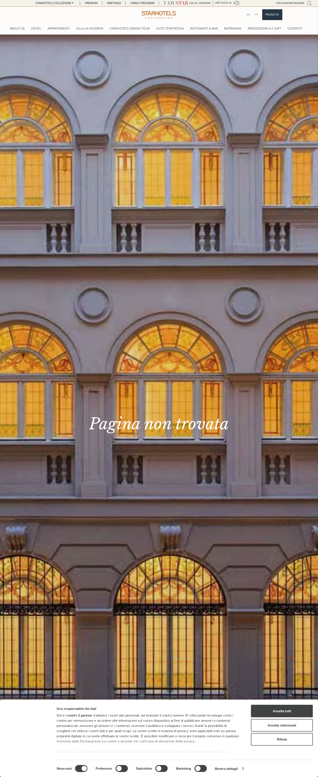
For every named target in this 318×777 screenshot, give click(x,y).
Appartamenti (59, 28)
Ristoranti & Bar (204, 28)
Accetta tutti (282, 711)
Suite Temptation (170, 28)
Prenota (272, 14)
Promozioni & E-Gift (264, 28)
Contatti (294, 28)
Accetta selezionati (282, 725)
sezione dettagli (207, 751)
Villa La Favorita (89, 28)
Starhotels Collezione (53, 3)
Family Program (142, 3)
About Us (17, 28)
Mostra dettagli (226, 768)
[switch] (122, 768)
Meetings (114, 3)
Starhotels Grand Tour (130, 28)
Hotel (36, 28)
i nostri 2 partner (79, 715)
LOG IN (193, 3)
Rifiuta (282, 739)
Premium (91, 3)
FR (256, 14)
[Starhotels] (159, 15)
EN (248, 14)
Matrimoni (232, 28)
